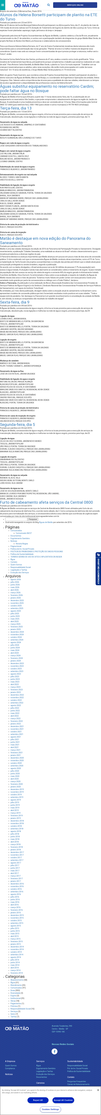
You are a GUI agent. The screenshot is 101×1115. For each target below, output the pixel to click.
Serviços (14, 1011)
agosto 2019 (16, 800)
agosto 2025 (16, 611)
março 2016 (16, 907)
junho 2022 (15, 711)
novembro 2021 (17, 729)
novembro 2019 (17, 792)
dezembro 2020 (17, 758)
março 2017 (16, 876)
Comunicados (16, 530)
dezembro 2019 (17, 789)
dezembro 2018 (17, 821)
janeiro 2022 (16, 724)
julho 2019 (15, 802)
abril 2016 (15, 905)
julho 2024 (15, 645)
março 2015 (16, 939)
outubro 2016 (16, 889)
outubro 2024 (16, 637)
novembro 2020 (17, 760)
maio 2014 (15, 965)
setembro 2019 (17, 797)
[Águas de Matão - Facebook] (54, 1051)
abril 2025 (15, 621)
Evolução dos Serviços (20, 572)
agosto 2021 (16, 737)
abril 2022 (15, 716)
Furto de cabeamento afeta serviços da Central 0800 (46, 502)
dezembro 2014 (17, 947)
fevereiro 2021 (17, 753)
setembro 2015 (17, 923)
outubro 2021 (16, 732)
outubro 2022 (16, 700)
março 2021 (16, 750)
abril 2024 (15, 653)
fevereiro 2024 (17, 658)
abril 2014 (15, 968)
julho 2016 (15, 897)
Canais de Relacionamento (78, 1084)
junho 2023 (15, 679)
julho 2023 (15, 676)
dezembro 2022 (17, 695)
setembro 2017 (17, 860)
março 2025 (16, 624)
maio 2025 (15, 619)
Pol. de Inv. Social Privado (77, 1068)
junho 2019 (15, 805)
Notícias (14, 541)
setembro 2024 (17, 640)
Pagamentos (16, 1003)
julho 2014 (15, 960)
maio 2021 (15, 745)
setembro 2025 (17, 608)
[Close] (98, 1090)
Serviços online (75, 5)
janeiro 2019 (16, 818)
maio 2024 (15, 650)
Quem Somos (16, 565)
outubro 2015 (16, 920)
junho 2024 (15, 648)
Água (13, 559)
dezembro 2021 (17, 726)
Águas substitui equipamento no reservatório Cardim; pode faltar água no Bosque (47, 88)
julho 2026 (15, 582)
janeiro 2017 (16, 881)
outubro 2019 (16, 795)
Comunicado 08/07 (24, 533)
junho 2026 (15, 585)
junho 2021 (15, 742)
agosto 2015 (16, 926)
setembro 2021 (17, 734)
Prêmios (14, 1006)
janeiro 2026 (16, 598)
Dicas (13, 990)
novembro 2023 (17, 666)
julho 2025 (15, 614)
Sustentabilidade (75, 1061)
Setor (13, 1014)
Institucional (16, 998)
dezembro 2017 (17, 852)
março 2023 (16, 687)
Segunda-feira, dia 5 (17, 424)
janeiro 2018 (16, 850)
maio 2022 (15, 713)
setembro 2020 (17, 766)
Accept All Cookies (63, 1100)
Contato (14, 562)
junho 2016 (15, 899)
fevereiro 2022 (17, 721)
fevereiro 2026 (17, 595)
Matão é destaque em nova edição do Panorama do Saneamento (45, 240)
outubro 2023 (16, 669)
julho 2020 (15, 771)
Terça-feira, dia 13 (16, 108)
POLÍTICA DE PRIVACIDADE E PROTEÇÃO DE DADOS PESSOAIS (37, 551)
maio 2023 (15, 682)
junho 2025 (15, 616)
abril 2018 (15, 842)
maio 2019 (15, 808)
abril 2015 (15, 936)
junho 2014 (15, 962)
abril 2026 (15, 590)
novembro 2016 (17, 886)
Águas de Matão (46, 522)
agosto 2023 (16, 674)
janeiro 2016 (16, 913)
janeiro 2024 (16, 661)
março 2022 (16, 718)
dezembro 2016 (17, 884)
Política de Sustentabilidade (22, 554)
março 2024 (16, 655)
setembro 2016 (17, 892)
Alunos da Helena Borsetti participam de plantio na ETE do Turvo (48, 16)
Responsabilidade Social (21, 567)
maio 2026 (15, 587)
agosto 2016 (16, 894)
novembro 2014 (17, 949)
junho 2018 (15, 836)
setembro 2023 (17, 671)
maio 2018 (15, 839)
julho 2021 (15, 739)
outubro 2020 (16, 763)
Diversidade (15, 993)
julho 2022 (15, 708)
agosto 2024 (16, 642)
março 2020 (16, 781)
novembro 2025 (17, 603)
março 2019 (16, 813)
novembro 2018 (17, 823)
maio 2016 (15, 902)
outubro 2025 (16, 606)
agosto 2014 (16, 957)
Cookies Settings (50, 1109)
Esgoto (13, 996)
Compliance (10, 1068)
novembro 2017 (17, 855)
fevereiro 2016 (17, 910)
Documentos (16, 536)
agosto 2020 (16, 768)
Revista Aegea (22, 544)
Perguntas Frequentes (76, 1081)
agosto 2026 (16, 579)
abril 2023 (15, 684)
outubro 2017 (16, 857)
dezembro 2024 (17, 632)
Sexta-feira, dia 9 (14, 302)
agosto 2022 (16, 705)
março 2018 (16, 844)
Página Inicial (16, 546)
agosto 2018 (16, 831)
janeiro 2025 (16, 629)
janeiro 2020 (16, 787)
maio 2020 (15, 776)
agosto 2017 (16, 863)
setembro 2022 (17, 703)
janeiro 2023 (16, 692)
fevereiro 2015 (17, 941)
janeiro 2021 (16, 755)
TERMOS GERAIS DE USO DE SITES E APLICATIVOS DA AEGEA (36, 557)
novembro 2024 (17, 635)
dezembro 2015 (17, 915)
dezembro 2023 (17, 663)
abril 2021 (15, 747)
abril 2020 (15, 779)
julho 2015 (15, 928)
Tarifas (13, 1017)
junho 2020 (15, 774)
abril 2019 (15, 810)
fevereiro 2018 (17, 847)
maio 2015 (15, 934)
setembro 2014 (17, 955)
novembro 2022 (17, 697)
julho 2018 (15, 834)
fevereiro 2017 (17, 878)
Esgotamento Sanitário (20, 538)
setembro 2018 (17, 829)
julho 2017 (15, 865)
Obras (13, 1001)
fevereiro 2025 (17, 627)
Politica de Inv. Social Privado (22, 549)
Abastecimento (17, 980)
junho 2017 (15, 868)
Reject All (38, 1100)
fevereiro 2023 (17, 690)
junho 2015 (15, 931)
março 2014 (16, 970)
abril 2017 (15, 873)
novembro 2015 (17, 918)
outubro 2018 (16, 826)
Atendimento (16, 985)
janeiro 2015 (16, 944)
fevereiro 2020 (17, 784)
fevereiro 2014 (17, 973)
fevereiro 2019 (17, 816)
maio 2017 (15, 871)
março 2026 (16, 593)
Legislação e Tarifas (19, 570)
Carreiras (40, 1083)
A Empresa (10, 1061)
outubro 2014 (16, 952)
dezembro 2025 (17, 600)
